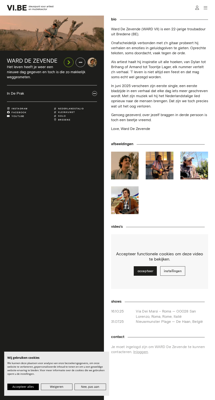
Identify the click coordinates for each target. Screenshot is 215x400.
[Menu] (205, 8)
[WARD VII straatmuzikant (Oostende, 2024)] (159, 165)
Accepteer (145, 271)
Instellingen (173, 271)
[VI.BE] (30, 8)
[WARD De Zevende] (92, 62)
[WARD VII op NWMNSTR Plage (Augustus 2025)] (125, 200)
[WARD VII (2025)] (125, 165)
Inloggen (140, 352)
